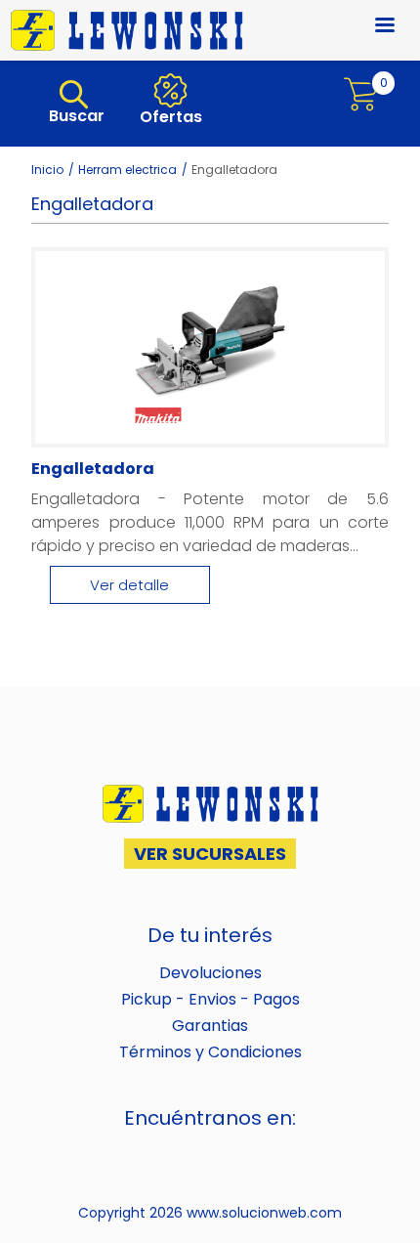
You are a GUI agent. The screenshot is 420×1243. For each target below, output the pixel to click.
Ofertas (169, 117)
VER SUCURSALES (210, 853)
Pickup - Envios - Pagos (210, 999)
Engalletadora (92, 468)
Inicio (47, 169)
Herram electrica (127, 169)
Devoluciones (210, 973)
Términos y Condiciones (210, 1052)
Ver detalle (129, 585)
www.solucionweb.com (264, 1212)
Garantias (210, 1025)
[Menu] (373, 27)
